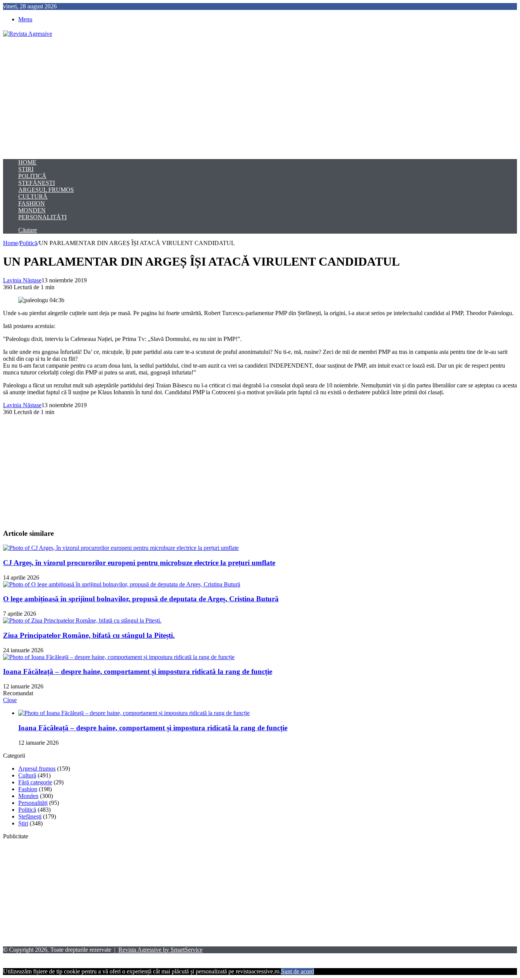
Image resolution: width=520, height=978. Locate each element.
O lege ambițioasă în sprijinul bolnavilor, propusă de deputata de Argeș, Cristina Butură (141, 599)
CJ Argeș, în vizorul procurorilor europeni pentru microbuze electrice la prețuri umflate (139, 563)
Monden (32, 210)
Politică (32, 176)
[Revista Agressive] (27, 33)
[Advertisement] (260, 98)
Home (27, 162)
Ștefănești (36, 183)
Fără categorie (35, 782)
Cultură (33, 196)
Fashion (31, 203)
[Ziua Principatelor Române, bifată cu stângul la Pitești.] (82, 620)
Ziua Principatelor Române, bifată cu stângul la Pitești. (89, 635)
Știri (25, 169)
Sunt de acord (297, 971)
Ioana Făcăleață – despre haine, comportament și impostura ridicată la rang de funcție (137, 671)
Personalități (42, 217)
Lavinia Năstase (22, 280)
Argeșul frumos (46, 189)
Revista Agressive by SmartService (160, 949)
